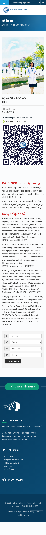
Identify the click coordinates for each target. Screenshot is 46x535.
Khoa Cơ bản (25, 25)
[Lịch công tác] (34, 2)
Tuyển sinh (9, 469)
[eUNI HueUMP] (39, 2)
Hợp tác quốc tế (12, 463)
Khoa (15, 25)
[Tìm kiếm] (43, 2)
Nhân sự (8, 25)
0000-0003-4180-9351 (16, 121)
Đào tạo (9, 456)
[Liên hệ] (29, 2)
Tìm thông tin (13, 361)
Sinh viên (9, 466)
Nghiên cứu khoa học (14, 459)
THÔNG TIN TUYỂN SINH (21, 386)
